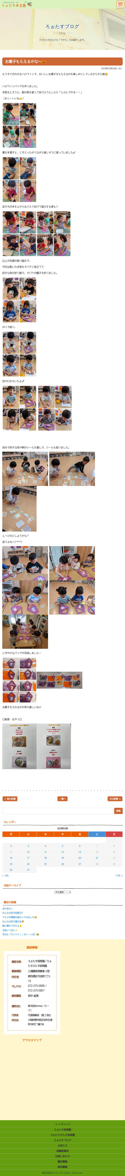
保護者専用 (62, 1151)
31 (28, 870)
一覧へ (62, 799)
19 (62, 858)
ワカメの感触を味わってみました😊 (19, 917)
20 (80, 858)
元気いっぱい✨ (10, 930)
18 (45, 858)
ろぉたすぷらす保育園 (62, 1135)
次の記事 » (115, 799)
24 (28, 864)
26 (62, 864)
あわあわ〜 (7, 909)
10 (28, 852)
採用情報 (62, 1167)
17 (28, 858)
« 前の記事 (10, 799)
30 (11, 870)
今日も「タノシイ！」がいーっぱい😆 (20, 934)
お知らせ (62, 1145)
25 (45, 864)
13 (80, 852)
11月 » (119, 876)
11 (45, 852)
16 (11, 858)
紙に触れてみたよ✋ (12, 926)
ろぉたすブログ (62, 1140)
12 (62, 852)
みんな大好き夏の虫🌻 (13, 921)
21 (97, 858)
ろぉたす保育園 (62, 1129)
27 (80, 864)
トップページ (62, 1124)
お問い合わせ (62, 1156)
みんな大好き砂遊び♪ (13, 913)
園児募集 (62, 1161)
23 (11, 864)
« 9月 (5, 876)
